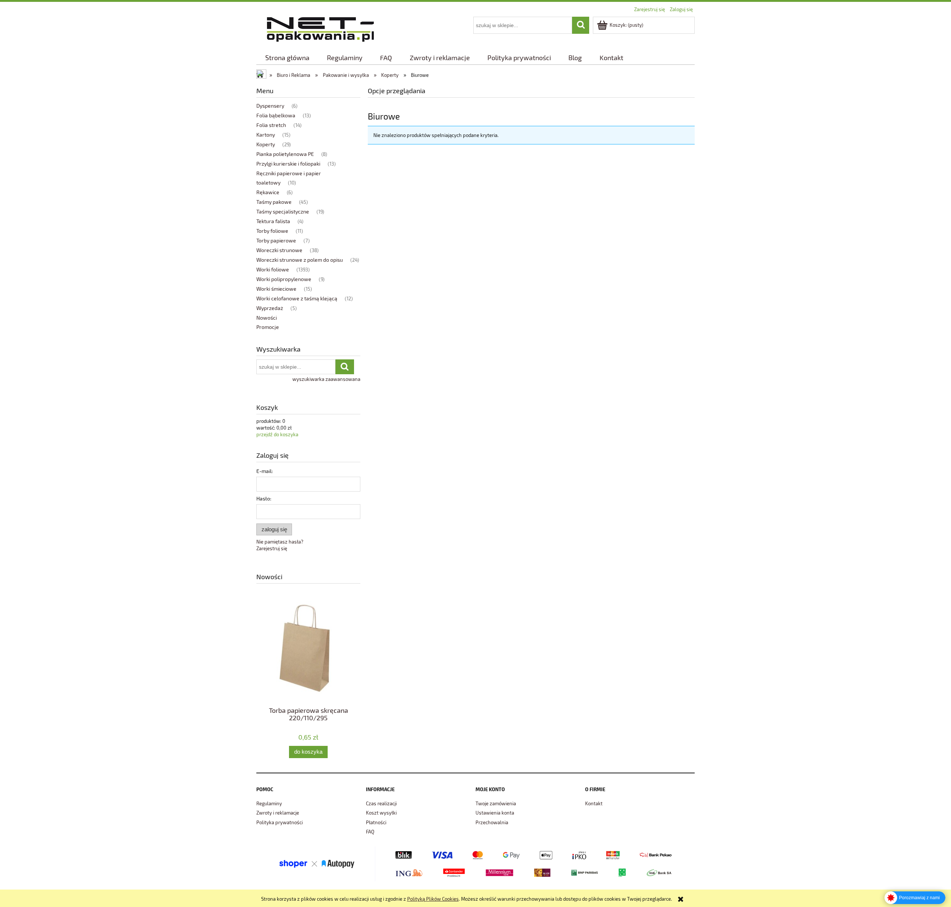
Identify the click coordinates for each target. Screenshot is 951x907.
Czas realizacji (381, 803)
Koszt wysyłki (381, 813)
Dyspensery (270, 105)
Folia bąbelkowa (275, 115)
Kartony (265, 134)
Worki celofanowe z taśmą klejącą (296, 298)
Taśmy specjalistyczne (282, 211)
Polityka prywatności (279, 822)
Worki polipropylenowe (283, 279)
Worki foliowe (272, 269)
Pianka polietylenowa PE (285, 154)
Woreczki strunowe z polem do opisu (299, 260)
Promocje (267, 327)
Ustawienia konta (495, 813)
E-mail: (264, 471)
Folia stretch (271, 125)
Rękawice (267, 192)
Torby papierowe (276, 240)
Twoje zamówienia (496, 803)
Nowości (266, 317)
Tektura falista (273, 221)
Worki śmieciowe (276, 289)
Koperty (265, 144)
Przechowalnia (492, 822)
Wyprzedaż (269, 308)
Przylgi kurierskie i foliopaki (288, 163)
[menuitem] (287, 58)
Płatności (376, 822)
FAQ (370, 832)
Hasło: (263, 498)
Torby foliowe (272, 231)
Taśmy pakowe (274, 202)
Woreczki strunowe (279, 250)
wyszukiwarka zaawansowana (326, 379)
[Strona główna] (320, 28)
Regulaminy (269, 803)
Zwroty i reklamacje (277, 813)
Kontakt (594, 803)
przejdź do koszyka (277, 434)
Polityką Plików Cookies (433, 899)
